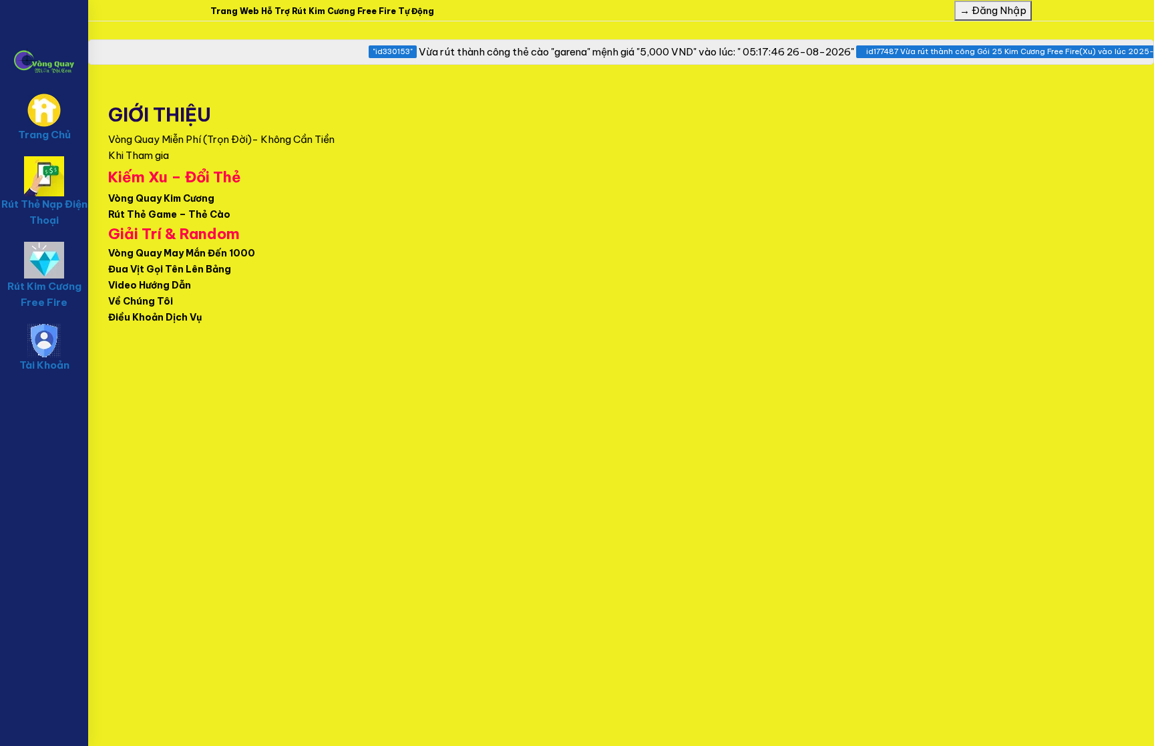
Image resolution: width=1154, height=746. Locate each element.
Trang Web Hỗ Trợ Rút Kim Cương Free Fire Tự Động (322, 11)
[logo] (44, 41)
